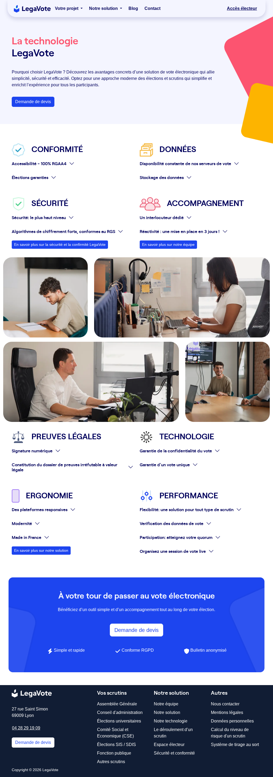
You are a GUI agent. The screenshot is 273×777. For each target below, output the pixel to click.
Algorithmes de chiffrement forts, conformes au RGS (63, 231)
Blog (133, 8)
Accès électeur (242, 8)
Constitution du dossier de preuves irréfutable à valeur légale (64, 466)
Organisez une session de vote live (173, 551)
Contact (152, 8)
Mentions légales (227, 712)
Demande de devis (33, 101)
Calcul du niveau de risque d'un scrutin (230, 732)
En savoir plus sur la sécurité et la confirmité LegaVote (60, 244)
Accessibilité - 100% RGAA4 (39, 163)
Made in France (26, 537)
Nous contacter (225, 704)
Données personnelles (232, 721)
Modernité (22, 523)
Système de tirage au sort (235, 744)
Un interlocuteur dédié (162, 217)
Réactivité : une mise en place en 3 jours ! (180, 231)
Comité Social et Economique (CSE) (115, 732)
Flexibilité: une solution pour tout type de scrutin (187, 509)
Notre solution (167, 712)
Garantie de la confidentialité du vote (176, 450)
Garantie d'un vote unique (165, 464)
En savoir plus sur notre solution (41, 550)
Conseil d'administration (120, 712)
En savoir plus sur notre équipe (168, 244)
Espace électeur (169, 744)
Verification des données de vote (171, 523)
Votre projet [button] (67, 8)
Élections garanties (30, 177)
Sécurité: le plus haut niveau (39, 217)
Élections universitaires (119, 721)
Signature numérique (32, 450)
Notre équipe (166, 704)
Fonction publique (114, 753)
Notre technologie (170, 721)
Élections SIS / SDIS (116, 744)
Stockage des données (162, 177)
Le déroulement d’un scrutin (173, 732)
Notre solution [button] (104, 8)
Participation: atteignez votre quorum (176, 537)
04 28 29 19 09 (26, 728)
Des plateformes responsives (39, 509)
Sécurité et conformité (174, 753)
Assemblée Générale (117, 704)
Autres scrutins (111, 761)
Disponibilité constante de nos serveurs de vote (185, 163)
